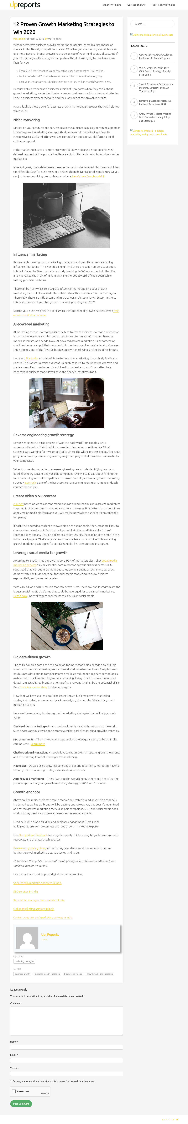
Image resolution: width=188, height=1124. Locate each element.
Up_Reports (55, 38)
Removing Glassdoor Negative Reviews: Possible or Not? (155, 102)
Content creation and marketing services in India (43, 917)
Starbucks (31, 358)
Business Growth (136, 5)
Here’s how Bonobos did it (88, 176)
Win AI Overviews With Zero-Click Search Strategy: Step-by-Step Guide (155, 71)
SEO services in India (25, 891)
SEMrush (30, 482)
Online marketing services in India (33, 908)
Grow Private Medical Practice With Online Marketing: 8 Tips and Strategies (155, 117)
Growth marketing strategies (100, 974)
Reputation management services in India (38, 900)
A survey (18, 503)
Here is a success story (33, 687)
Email (14, 1055)
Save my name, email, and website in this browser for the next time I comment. (54, 1081)
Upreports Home (112, 5)
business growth (22, 974)
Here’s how (20, 595)
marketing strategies (24, 961)
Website (14, 1068)
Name (14, 1041)
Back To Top (168, 1120)
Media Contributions (163, 5)
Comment (16, 1003)
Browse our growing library (30, 848)
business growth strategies (47, 974)
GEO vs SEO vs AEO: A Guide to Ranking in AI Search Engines (155, 56)
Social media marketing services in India (37, 882)
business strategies (73, 974)
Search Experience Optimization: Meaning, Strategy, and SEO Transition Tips (156, 88)
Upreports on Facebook (33, 835)
